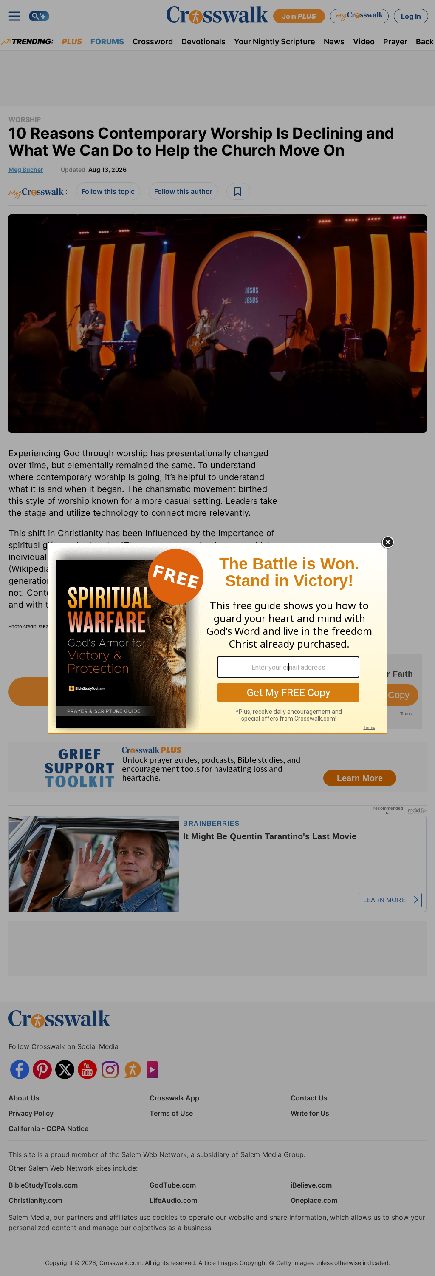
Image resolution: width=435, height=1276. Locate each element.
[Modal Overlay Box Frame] (217, 638)
